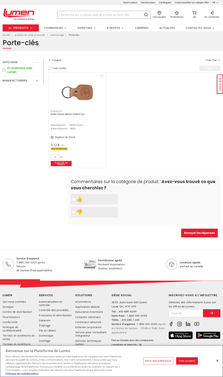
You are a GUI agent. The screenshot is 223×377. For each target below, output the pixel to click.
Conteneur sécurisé (88, 322)
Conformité (10, 322)
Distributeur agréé (110, 260)
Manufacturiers (15, 80)
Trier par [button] (211, 60)
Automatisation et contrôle (50, 303)
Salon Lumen (130, 2)
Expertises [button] (85, 28)
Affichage (10, 62)
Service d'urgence (27, 258)
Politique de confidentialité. (22, 373)
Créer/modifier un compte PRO (192, 2)
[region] (111, 361)
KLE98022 (56, 111)
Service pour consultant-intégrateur (91, 334)
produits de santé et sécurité (30, 34)
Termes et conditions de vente (19, 337)
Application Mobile (87, 306)
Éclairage (45, 325)
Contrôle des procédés (54, 310)
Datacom (44, 320)
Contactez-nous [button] (198, 28)
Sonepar (8, 306)
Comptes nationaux (88, 317)
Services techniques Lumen (88, 342)
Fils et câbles (47, 330)
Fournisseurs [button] (53, 28)
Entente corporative (88, 327)
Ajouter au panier (61, 163)
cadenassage (57, 34)
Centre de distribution (17, 311)
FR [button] (214, 2)
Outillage (45, 340)
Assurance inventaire (89, 311)
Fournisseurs (148, 2)
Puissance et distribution (55, 315)
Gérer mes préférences (158, 360)
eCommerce (83, 301)
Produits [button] (20, 28)
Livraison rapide (190, 262)
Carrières (142, 28)
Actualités (167, 28)
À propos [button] (113, 28)
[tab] (20, 62)
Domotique (46, 335)
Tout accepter (187, 360)
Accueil (6, 34)
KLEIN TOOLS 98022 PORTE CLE (67, 114)
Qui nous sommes (14, 301)
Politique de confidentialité (12, 329)
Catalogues (165, 2)
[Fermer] (217, 360)
